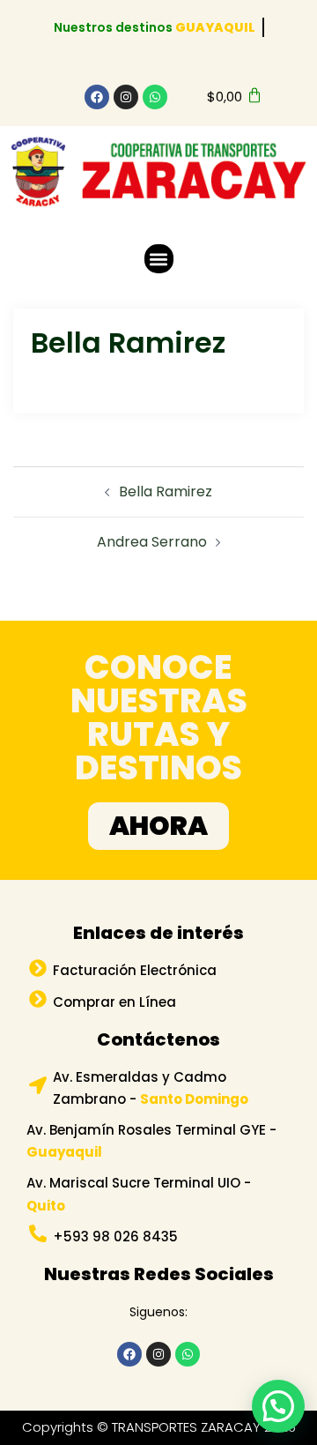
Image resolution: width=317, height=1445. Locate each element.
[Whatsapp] (155, 97)
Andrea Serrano (152, 542)
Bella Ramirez (165, 491)
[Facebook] (97, 97)
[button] (158, 258)
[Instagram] (126, 97)
